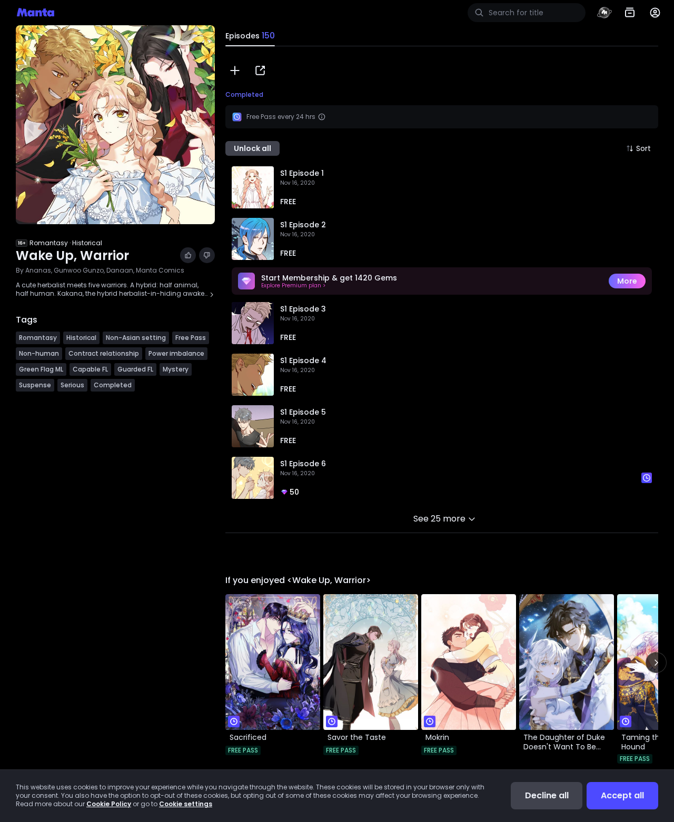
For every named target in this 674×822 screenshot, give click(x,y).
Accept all (622, 795)
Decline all (547, 795)
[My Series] (629, 12)
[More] (655, 12)
